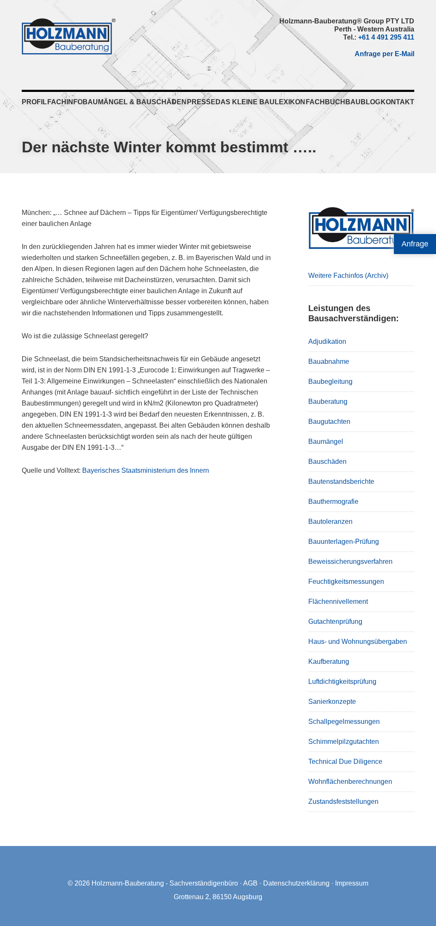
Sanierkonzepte (332, 701)
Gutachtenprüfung (335, 621)
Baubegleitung (330, 381)
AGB (250, 883)
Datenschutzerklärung (296, 883)
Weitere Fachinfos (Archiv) (348, 275)
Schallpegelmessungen (344, 721)
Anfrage (415, 244)
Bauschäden (327, 461)
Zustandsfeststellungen (343, 801)
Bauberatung (327, 401)
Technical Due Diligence (345, 761)
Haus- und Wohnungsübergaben (357, 641)
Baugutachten (329, 421)
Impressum (351, 883)
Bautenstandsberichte (341, 481)
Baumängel (325, 441)
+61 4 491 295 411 (386, 37)
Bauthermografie (333, 501)
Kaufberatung (328, 661)
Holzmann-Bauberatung (69, 36)
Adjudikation (327, 341)
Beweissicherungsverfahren (350, 561)
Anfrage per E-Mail (384, 53)
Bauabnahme (328, 361)
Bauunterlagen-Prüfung (343, 541)
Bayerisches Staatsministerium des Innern (145, 470)
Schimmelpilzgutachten (343, 741)
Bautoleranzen (330, 521)
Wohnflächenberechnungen (350, 781)
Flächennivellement (338, 601)
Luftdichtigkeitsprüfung (342, 681)
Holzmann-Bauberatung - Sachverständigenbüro (165, 883)
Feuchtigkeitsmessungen (346, 581)
